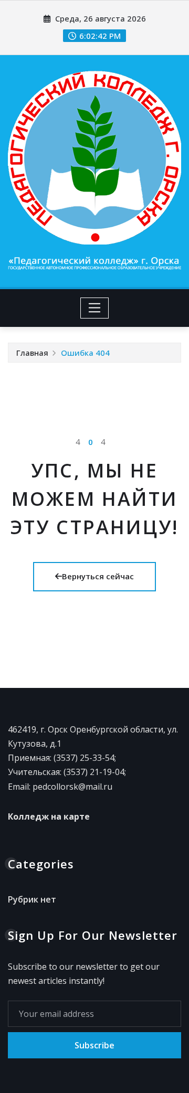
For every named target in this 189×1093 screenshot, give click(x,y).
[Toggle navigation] (94, 308)
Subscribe (94, 1045)
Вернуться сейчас (98, 576)
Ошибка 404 (85, 352)
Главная (32, 352)
